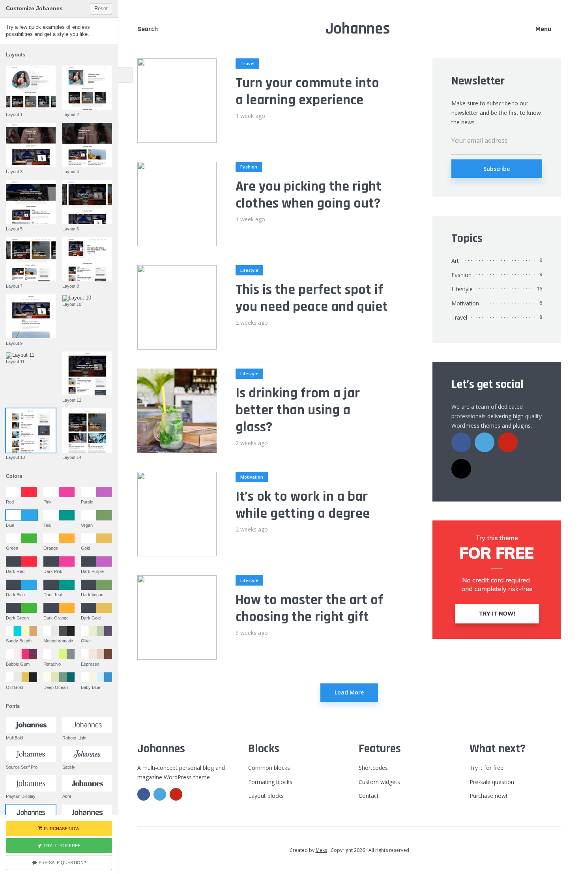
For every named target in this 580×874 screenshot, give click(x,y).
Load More (349, 692)
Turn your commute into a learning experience (307, 92)
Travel (247, 63)
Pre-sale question (492, 782)
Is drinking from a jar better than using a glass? (298, 410)
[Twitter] (484, 442)
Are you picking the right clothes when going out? (309, 195)
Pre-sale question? (62, 862)
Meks (321, 850)
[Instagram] (461, 469)
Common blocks (269, 767)
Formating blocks (270, 782)
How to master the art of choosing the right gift (309, 608)
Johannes (358, 29)
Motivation (251, 477)
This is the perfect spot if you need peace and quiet (312, 298)
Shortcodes (373, 767)
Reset (101, 8)
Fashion (248, 167)
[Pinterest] (508, 442)
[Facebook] (461, 442)
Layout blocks (266, 795)
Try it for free (486, 767)
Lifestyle (249, 270)
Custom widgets (379, 782)
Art (455, 260)
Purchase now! (488, 795)
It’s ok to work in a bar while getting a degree (303, 505)
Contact (369, 795)
